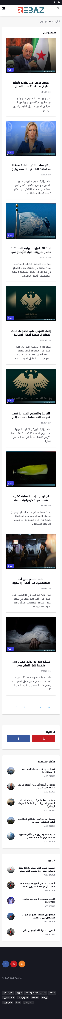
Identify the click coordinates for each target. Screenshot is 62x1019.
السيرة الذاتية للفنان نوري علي (39, 930)
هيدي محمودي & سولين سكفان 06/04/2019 (38, 900)
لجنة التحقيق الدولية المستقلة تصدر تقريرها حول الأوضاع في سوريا (31, 252)
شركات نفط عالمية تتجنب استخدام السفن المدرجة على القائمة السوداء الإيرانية (36, 803)
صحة (18, 1002)
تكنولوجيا (8, 1002)
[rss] (22, 964)
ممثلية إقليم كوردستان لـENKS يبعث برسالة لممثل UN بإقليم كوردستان (36, 869)
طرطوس (44, 21)
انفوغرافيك (23, 997)
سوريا (10, 69)
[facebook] (55, 2)
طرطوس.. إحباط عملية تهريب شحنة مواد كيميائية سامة (31, 498)
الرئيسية (56, 21)
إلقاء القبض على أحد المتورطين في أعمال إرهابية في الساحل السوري (31, 582)
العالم (52, 992)
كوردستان (8, 992)
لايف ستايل (9, 997)
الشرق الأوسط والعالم (36, 992)
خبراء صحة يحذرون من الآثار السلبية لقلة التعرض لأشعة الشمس (37, 836)
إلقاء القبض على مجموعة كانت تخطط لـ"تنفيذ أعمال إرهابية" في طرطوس (31, 334)
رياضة (44, 997)
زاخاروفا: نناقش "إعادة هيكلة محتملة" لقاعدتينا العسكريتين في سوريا (31, 169)
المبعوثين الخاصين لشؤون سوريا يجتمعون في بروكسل (38, 916)
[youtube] (59, 2)
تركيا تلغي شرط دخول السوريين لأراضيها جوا (38, 770)
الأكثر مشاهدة (46, 761)
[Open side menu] (3, 8)
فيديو (51, 860)
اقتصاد (35, 997)
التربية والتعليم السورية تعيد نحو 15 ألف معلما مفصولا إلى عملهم (31, 417)
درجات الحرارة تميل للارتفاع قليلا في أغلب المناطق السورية (36, 820)
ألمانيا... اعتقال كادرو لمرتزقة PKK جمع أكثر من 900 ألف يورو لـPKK (37, 885)
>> (49, 707)
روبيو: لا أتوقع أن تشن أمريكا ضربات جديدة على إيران (36, 786)
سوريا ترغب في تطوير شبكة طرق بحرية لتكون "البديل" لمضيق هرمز (31, 86)
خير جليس (28, 1002)
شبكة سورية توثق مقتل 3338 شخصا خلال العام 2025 (31, 663)
